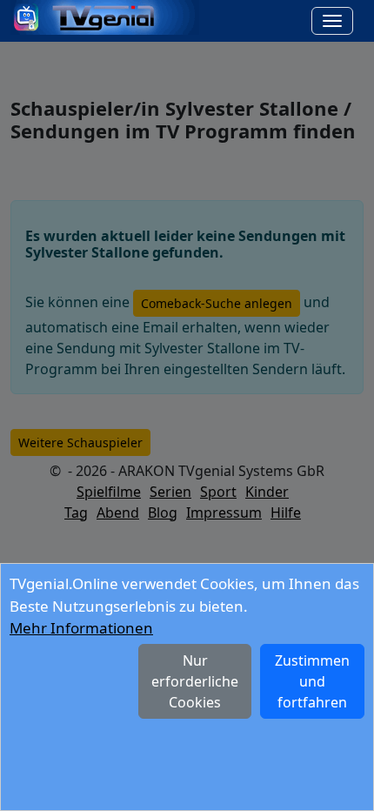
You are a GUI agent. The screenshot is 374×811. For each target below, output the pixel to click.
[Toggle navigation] (332, 21)
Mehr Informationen (81, 628)
